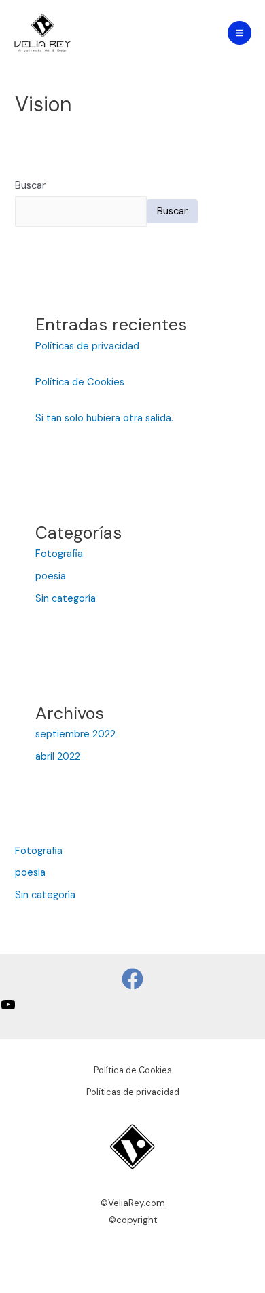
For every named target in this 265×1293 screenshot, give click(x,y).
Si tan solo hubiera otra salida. (104, 418)
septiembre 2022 (75, 734)
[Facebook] (132, 979)
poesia (50, 576)
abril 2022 (57, 756)
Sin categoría (65, 598)
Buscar (30, 185)
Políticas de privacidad (87, 346)
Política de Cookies (79, 382)
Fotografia (59, 553)
